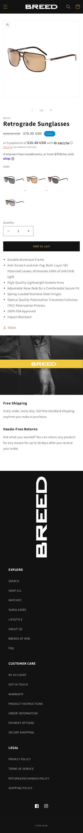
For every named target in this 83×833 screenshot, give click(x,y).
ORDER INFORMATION (23, 713)
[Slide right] (51, 110)
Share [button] (12, 327)
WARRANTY (16, 694)
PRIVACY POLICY (20, 759)
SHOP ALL (15, 590)
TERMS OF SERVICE (21, 769)
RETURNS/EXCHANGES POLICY (29, 778)
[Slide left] (32, 110)
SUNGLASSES (17, 610)
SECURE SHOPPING (21, 732)
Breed (45, 825)
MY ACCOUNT (17, 675)
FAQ (11, 648)
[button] (5, 6)
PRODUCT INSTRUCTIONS (26, 704)
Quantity (8, 222)
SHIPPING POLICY (21, 788)
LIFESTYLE (15, 619)
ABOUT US (15, 629)
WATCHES (15, 600)
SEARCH (14, 581)
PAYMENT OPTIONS (21, 723)
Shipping (7, 147)
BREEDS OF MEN (19, 638)
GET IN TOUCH (18, 684)
